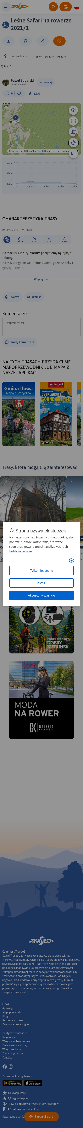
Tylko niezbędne (41, 570)
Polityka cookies (20, 551)
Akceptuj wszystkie (41, 595)
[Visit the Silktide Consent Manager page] (71, 560)
